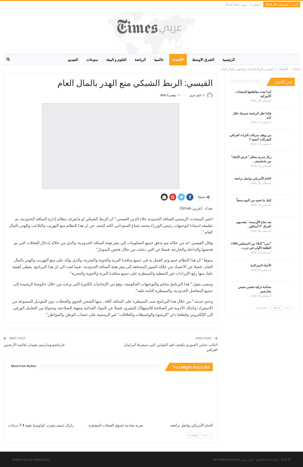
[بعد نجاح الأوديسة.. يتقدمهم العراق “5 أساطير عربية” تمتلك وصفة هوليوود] (284, 227)
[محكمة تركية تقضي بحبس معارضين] (284, 292)
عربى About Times (236, 4)
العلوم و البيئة (116, 60)
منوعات (92, 60)
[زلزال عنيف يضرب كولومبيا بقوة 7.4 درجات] (41, 398)
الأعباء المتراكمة (260, 265)
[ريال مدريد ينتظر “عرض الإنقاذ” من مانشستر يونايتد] (284, 162)
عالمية (159, 60)
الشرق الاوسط (203, 60)
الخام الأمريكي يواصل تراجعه (252, 178)
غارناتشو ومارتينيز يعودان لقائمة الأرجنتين (34, 345)
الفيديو (73, 60)
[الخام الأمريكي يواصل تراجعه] (180, 398)
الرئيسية (229, 60)
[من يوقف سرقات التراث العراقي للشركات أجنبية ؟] (284, 140)
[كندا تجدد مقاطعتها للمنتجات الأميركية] (284, 97)
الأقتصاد (178, 60)
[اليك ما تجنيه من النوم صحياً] (284, 205)
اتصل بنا (255, 4)
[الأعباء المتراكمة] (284, 270)
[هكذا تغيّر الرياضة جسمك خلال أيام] (284, 118)
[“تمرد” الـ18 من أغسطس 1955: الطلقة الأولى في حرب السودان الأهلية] (284, 249)
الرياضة (140, 60)
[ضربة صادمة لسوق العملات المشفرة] (110, 398)
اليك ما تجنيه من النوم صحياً (253, 200)
